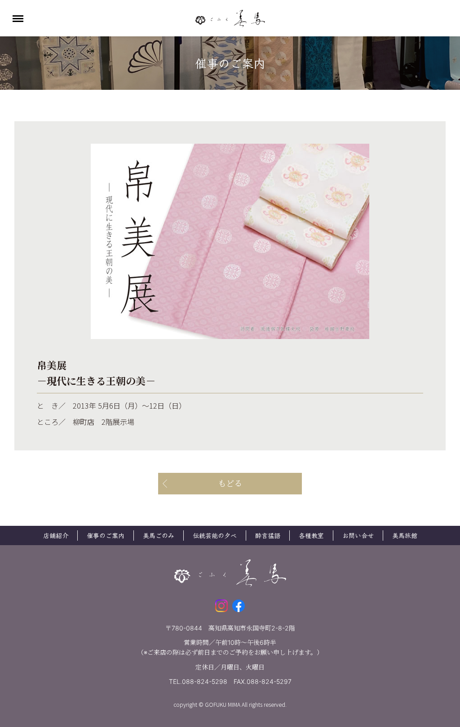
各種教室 (311, 535)
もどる (230, 483)
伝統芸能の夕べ (215, 535)
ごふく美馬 (230, 18)
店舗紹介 (55, 535)
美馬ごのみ (158, 535)
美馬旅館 (404, 535)
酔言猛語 (267, 535)
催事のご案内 (105, 535)
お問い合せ (358, 535)
